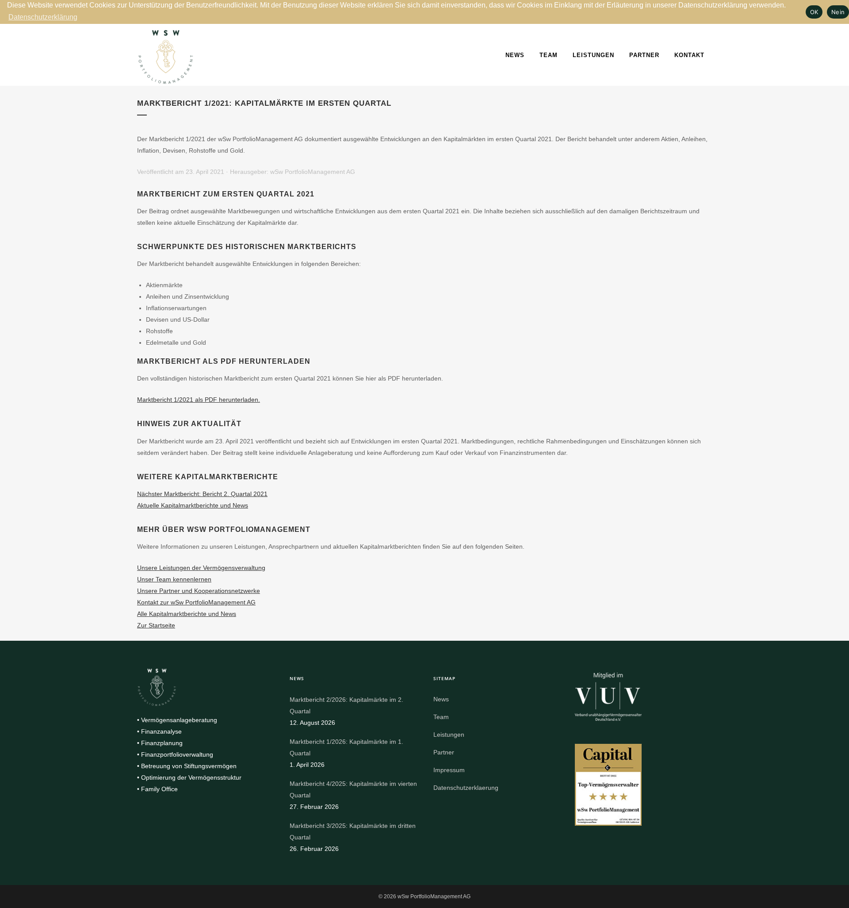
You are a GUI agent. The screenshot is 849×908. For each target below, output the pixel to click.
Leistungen (593, 55)
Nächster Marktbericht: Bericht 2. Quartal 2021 (202, 493)
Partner (644, 55)
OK (814, 11)
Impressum (449, 769)
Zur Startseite (156, 625)
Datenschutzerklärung (42, 17)
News (514, 55)
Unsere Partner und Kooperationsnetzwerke (198, 590)
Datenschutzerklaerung (465, 787)
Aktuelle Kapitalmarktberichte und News (192, 505)
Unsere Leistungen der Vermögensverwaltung (201, 567)
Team (548, 55)
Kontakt (689, 55)
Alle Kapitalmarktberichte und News (186, 613)
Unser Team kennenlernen (174, 579)
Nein (838, 11)
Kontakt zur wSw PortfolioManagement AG (196, 602)
